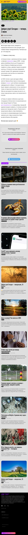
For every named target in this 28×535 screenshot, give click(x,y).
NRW (2, 386)
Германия (3, 254)
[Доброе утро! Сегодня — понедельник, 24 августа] (14, 274)
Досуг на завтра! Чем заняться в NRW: (11, 318)
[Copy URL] (14, 41)
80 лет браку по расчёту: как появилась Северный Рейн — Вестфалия (11, 448)
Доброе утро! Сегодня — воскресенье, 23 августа (12, 480)
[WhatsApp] (11, 41)
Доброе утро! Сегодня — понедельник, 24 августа (12, 285)
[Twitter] (8, 41)
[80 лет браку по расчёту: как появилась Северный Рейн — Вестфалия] (14, 437)
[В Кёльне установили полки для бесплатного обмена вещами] (14, 174)
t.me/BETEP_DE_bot (4, 517)
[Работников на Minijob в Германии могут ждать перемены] (14, 405)
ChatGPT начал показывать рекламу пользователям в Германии (10, 252)
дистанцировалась (6, 105)
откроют (8, 83)
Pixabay (12, 21)
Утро (3, 25)
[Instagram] (5, 505)
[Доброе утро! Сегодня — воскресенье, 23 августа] (14, 469)
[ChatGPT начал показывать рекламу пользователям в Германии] (14, 241)
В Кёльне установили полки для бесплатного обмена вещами (13, 185)
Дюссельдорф (4, 221)
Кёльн (3, 187)
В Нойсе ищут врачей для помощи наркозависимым (10, 350)
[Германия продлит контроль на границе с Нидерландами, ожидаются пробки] (14, 373)
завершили (10, 61)
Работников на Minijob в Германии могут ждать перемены (13, 416)
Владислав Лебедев (7, 35)
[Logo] (7, 1)
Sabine (7, 21)
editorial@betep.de (4, 514)
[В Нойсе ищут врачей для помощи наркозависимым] (14, 339)
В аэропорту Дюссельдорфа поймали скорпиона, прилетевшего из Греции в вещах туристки (14, 218)
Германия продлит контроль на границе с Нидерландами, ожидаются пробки (12, 384)
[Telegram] (2, 41)
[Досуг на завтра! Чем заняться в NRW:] (14, 307)
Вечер (3, 319)
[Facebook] (5, 41)
